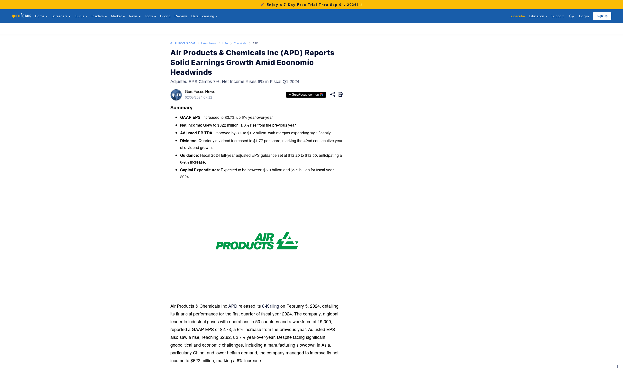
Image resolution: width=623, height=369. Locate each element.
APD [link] (255, 43)
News (133, 16)
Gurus (80, 16)
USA (225, 43)
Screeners (60, 16)
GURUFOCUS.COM (183, 43)
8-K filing (270, 306)
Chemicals (240, 43)
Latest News (209, 43)
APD (232, 306)
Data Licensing (203, 16)
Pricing (165, 16)
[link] (183, 43)
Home (40, 16)
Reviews (180, 16)
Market (117, 16)
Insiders (98, 16)
